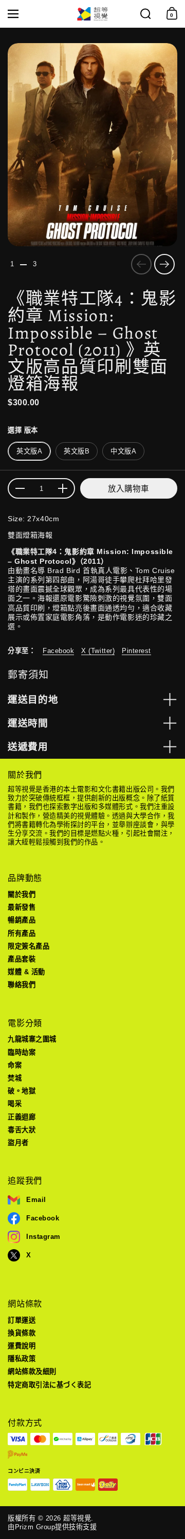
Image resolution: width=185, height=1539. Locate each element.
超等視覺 (77, 1518)
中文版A (123, 451)
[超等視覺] (92, 14)
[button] (146, 14)
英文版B (76, 451)
